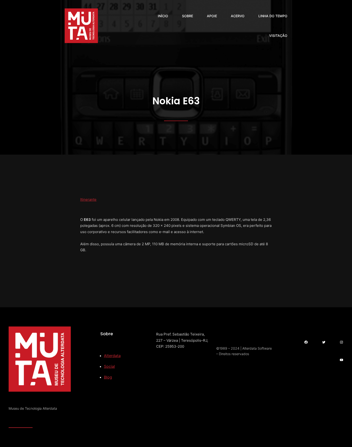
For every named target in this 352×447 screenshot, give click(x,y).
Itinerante (88, 199)
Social (109, 366)
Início (163, 16)
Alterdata (112, 355)
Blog (108, 377)
